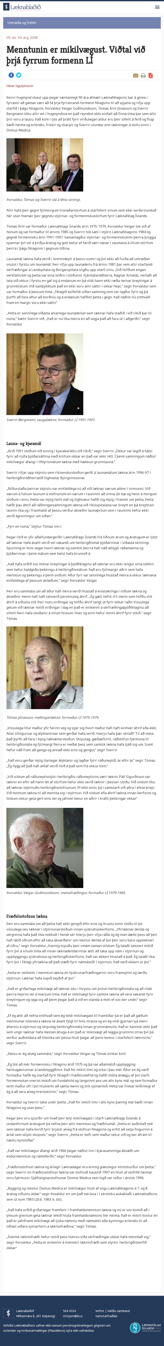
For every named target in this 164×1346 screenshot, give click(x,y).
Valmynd (157, 7)
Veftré (99, 1311)
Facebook (11, 75)
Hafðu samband (118, 1311)
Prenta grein (143, 75)
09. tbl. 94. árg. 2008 (22, 37)
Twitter (18, 75)
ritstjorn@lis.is (73, 1316)
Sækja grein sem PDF (150, 75)
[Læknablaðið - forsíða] (22, 6)
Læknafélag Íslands (145, 1327)
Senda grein (135, 75)
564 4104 (69, 1311)
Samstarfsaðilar (106, 1316)
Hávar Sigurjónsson (19, 86)
